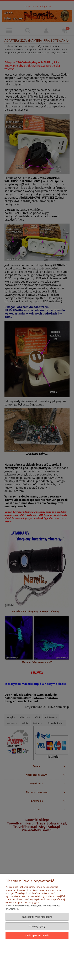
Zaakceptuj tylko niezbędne (37, 916)
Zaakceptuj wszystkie (37, 935)
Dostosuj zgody (37, 926)
